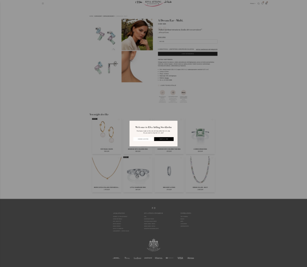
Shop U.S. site (164, 139)
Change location (143, 139)
